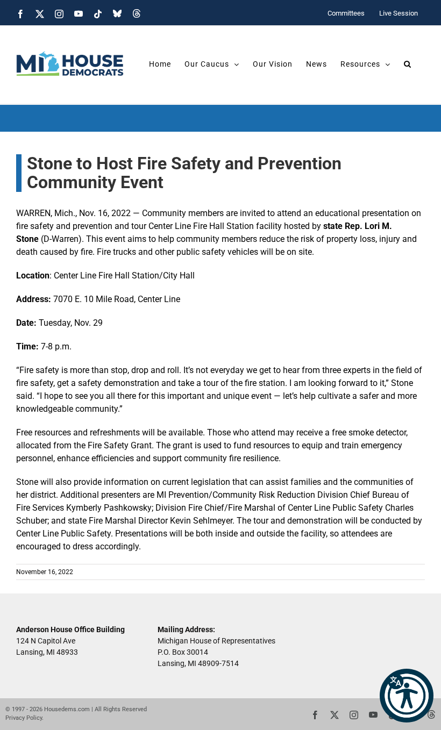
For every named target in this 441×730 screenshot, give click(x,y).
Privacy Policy (23, 717)
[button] (406, 695)
